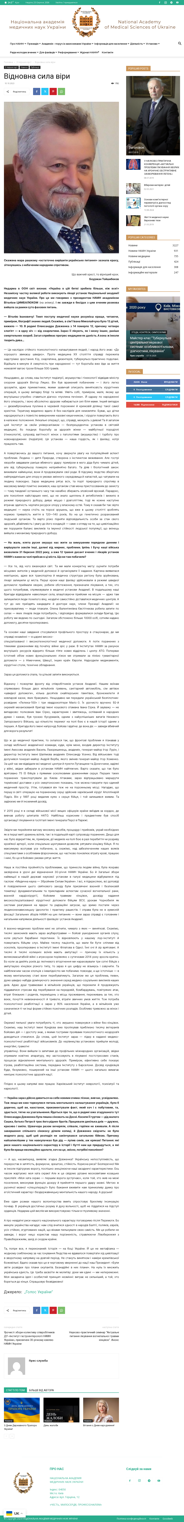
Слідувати (171, 389)
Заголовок (136, 147)
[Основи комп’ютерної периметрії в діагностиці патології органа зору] (133, 203)
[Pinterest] (53, 91)
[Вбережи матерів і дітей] (133, 188)
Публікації (35, 67)
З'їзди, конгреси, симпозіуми (148, 332)
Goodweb (168, 1518)
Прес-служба (38, 1360)
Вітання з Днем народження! (98, 1425)
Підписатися (170, 404)
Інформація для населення (110, 43)
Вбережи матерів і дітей (157, 185)
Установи (151, 43)
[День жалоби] (61, 1410)
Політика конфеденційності (131, 1518)
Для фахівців (47, 52)
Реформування (67, 52)
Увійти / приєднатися (66, 2)
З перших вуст (23, 62)
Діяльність (136, 43)
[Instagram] (165, 2)
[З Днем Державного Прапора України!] (22, 1410)
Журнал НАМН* (89, 52)
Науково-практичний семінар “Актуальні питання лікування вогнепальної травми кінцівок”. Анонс (94, 1336)
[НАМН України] (92, 22)
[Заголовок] (153, 115)
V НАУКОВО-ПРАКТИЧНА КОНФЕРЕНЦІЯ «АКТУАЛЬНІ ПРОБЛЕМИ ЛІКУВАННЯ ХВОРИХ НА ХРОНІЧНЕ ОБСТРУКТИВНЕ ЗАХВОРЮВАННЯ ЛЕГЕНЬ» (161, 167)
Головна (8, 62)
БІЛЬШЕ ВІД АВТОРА (41, 1390)
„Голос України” (38, 1292)
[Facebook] (159, 2)
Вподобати (171, 382)
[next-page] (12, 1436)
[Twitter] (45, 91)
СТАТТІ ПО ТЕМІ (15, 1390)
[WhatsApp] (61, 91)
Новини (24, 67)
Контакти (107, 52)
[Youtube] (177, 2)
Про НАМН (17, 43)
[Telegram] (171, 2)
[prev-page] (6, 1436)
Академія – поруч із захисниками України (66, 43)
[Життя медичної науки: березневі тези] (133, 220)
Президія (32, 43)
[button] (179, 44)
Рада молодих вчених (23, 52)
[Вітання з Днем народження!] (101, 1410)
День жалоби (50, 1425)
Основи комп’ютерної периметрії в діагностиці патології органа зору (157, 202)
